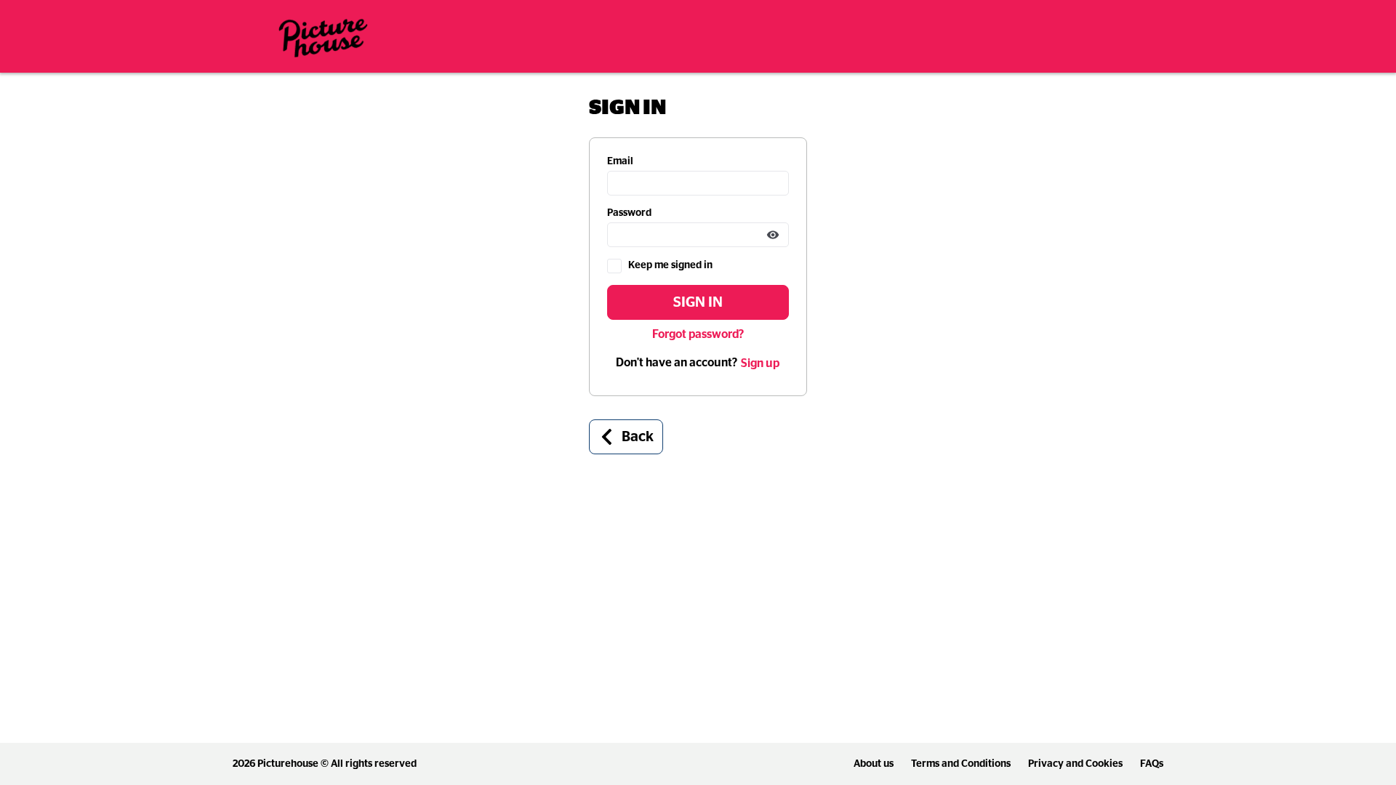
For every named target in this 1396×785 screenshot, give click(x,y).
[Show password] (773, 234)
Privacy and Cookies (1075, 764)
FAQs (1151, 764)
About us (874, 764)
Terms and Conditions (961, 764)
